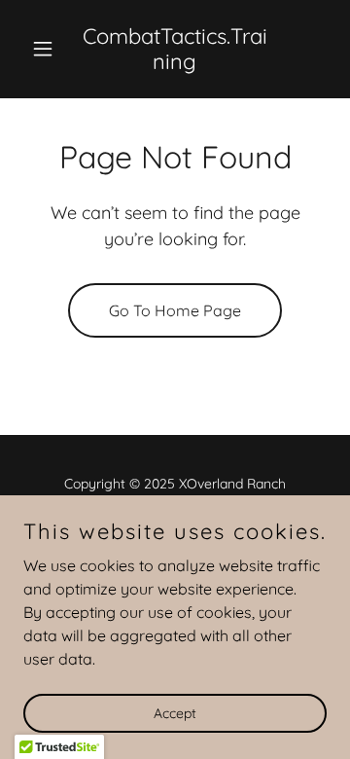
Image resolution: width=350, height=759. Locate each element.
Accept (175, 712)
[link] (175, 63)
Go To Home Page (175, 310)
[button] (46, 48)
